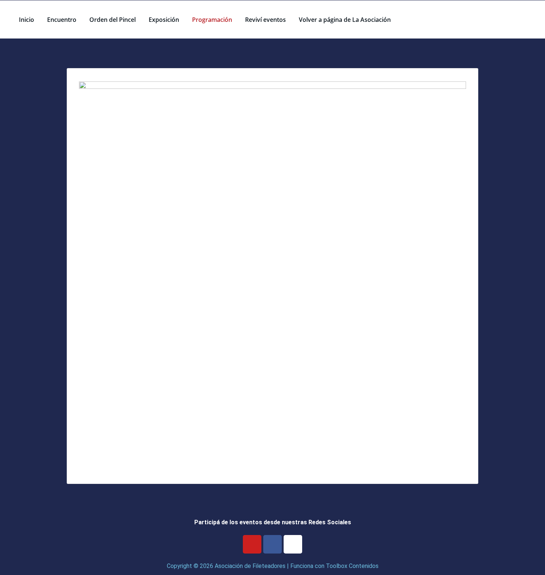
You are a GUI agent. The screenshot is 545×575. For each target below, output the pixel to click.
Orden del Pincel (112, 20)
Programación (212, 20)
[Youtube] (252, 544)
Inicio (26, 20)
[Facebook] (272, 544)
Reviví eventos (265, 20)
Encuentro (61, 20)
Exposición (164, 20)
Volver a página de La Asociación (345, 20)
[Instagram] (293, 544)
